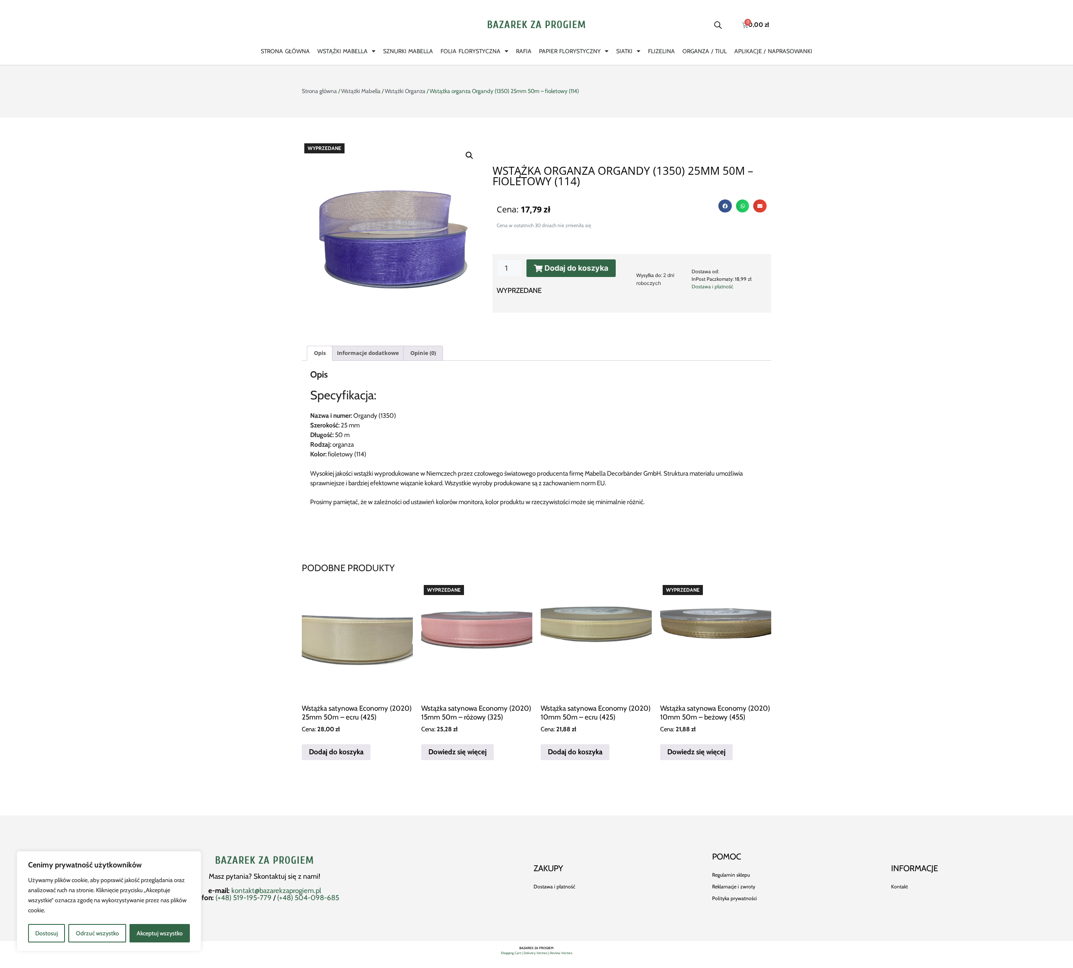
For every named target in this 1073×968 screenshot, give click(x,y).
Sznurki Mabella (408, 51)
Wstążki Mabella (342, 51)
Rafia (523, 51)
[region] (109, 901)
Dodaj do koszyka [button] (336, 752)
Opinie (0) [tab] (423, 353)
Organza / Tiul (704, 51)
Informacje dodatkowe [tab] (368, 353)
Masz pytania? (231, 876)
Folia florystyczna (470, 51)
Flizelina (661, 51)
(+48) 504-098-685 (308, 897)
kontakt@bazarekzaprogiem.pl (276, 890)
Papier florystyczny (570, 51)
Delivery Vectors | (537, 953)
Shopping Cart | (512, 953)
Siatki (624, 51)
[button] (469, 155)
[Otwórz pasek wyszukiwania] (718, 25)
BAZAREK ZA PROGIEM (536, 25)
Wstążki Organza (405, 91)
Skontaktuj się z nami (286, 876)
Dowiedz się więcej (457, 752)
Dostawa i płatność (712, 287)
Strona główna (285, 51)
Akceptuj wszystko (160, 933)
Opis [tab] (320, 353)
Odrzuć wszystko (97, 933)
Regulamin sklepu (731, 875)
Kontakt (899, 886)
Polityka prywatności (734, 898)
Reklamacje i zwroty (733, 886)
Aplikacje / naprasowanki (773, 51)
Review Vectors (561, 953)
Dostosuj (46, 933)
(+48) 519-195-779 (243, 897)
